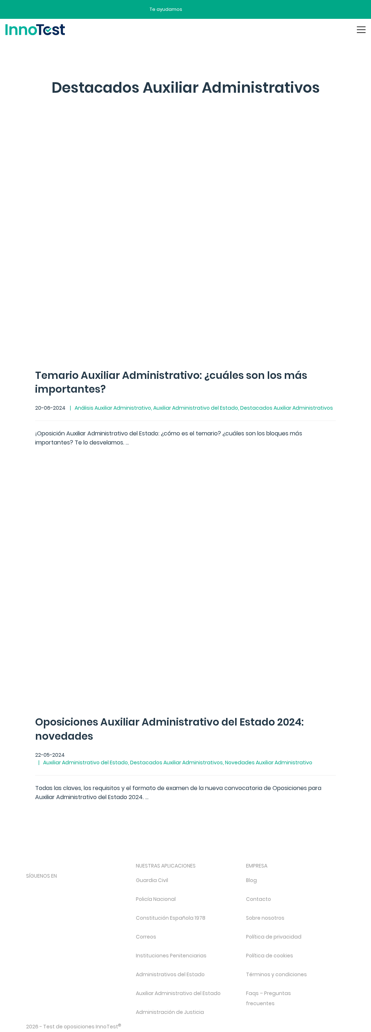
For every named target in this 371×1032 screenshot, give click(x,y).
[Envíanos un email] (193, 9)
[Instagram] (49, 888)
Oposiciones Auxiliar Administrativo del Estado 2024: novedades (169, 729)
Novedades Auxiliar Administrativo (268, 762)
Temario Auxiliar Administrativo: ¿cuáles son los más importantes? (171, 382)
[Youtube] (107, 888)
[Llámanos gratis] (206, 9)
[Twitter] (68, 888)
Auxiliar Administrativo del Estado (195, 407)
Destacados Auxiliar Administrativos (286, 407)
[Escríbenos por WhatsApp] (218, 9)
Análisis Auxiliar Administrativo (113, 407)
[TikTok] (87, 888)
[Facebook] (30, 888)
